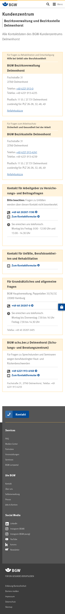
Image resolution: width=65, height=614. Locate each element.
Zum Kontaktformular (24, 216)
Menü (60, 4)
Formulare (9, 449)
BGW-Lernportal (11, 464)
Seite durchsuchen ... (47, 4)
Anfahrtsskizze (15, 110)
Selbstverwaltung (12, 494)
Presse (8, 499)
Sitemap (8, 606)
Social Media (12, 515)
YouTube (13, 539)
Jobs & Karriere (11, 504)
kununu (13, 544)
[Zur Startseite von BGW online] (9, 4)
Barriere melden (12, 591)
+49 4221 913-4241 (26, 152)
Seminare (9, 459)
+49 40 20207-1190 (23, 212)
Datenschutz (10, 601)
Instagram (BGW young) (20, 533)
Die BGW (10, 475)
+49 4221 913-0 (24, 88)
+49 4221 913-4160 (23, 371)
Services (10, 430)
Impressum (10, 596)
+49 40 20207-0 (21, 305)
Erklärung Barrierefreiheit (15, 585)
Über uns (9, 488)
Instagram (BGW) (17, 528)
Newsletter (14, 549)
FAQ (7, 438)
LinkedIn (13, 523)
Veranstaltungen (12, 454)
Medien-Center (11, 443)
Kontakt (21, 414)
